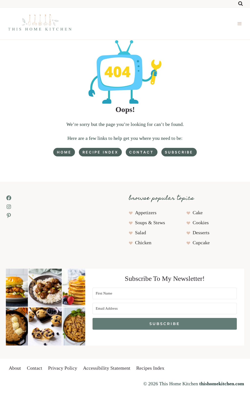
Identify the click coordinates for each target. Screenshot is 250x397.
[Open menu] (239, 23)
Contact (34, 368)
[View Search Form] (240, 3)
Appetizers (145, 212)
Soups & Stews (150, 222)
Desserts (201, 232)
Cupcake (201, 242)
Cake (198, 212)
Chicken (143, 242)
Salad (140, 232)
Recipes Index (150, 368)
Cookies (201, 222)
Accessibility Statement (106, 368)
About (15, 368)
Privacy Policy (62, 368)
